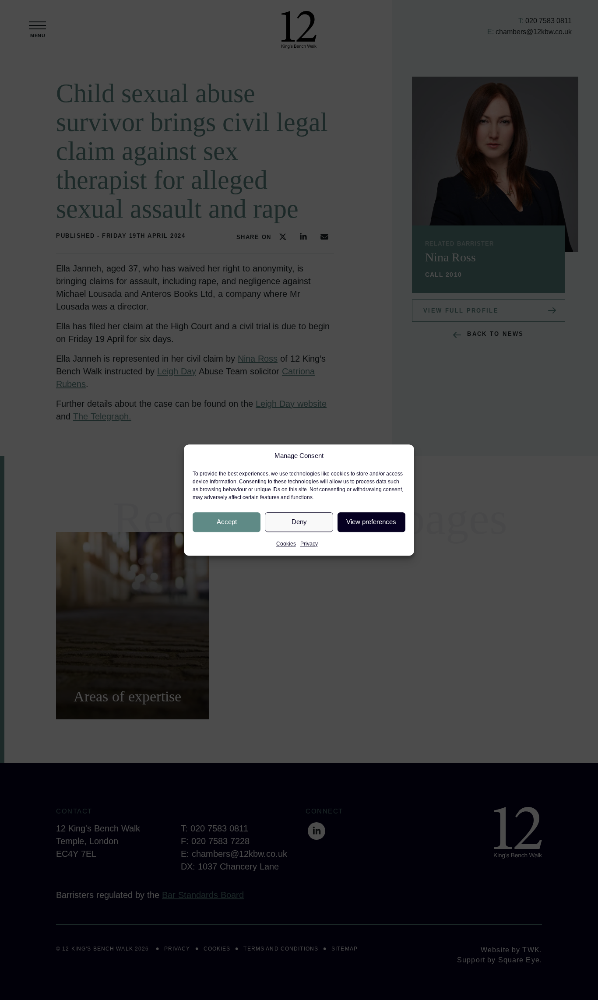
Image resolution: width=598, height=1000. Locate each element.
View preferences (371, 521)
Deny (299, 521)
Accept (227, 521)
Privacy (309, 544)
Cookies (286, 544)
